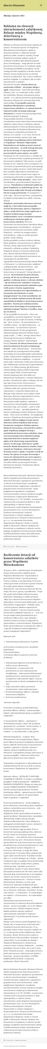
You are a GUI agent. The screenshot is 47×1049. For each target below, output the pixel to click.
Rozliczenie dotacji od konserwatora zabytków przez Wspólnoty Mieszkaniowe (21, 560)
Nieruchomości (22, 547)
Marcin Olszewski (14, 5)
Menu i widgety (41, 7)
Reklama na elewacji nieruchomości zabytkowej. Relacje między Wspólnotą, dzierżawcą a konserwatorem (23, 32)
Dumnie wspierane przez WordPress (15, 1046)
